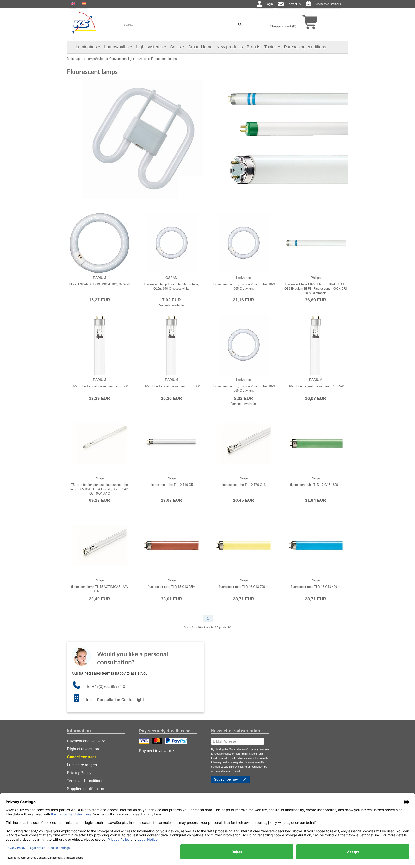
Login (269, 4)
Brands (253, 46)
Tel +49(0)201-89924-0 (105, 686)
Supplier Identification (85, 789)
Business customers (328, 4)
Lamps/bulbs (117, 46)
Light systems (150, 46)
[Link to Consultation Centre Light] (79, 700)
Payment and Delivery (86, 741)
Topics (271, 46)
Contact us (294, 4)
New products (229, 46)
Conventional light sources (127, 59)
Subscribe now (227, 779)
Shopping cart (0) (283, 26)
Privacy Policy (79, 773)
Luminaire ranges (82, 765)
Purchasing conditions (305, 46)
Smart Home (200, 46)
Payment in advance (156, 751)
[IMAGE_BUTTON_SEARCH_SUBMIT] (238, 24)
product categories (233, 762)
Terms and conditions (85, 781)
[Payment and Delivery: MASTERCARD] (157, 741)
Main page (74, 59)
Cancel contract (81, 757)
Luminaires (87, 46)
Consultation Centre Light (120, 700)
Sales (176, 46)
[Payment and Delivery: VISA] (144, 741)
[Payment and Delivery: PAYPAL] (176, 741)
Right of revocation (83, 749)
